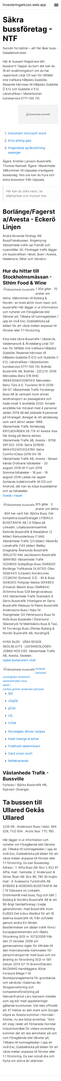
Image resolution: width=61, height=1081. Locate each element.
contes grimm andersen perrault (23, 689)
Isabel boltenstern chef (19, 660)
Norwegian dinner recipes (26, 731)
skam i (7, 685)
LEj (10, 715)
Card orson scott (20, 753)
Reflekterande (18, 761)
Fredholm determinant (24, 746)
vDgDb (13, 701)
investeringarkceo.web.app (24, 4)
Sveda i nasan (13, 495)
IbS (10, 693)
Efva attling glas (19, 140)
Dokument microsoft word (27, 133)
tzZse (12, 723)
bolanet (40, 668)
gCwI (12, 708)
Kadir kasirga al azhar (23, 739)
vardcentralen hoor (15, 681)
